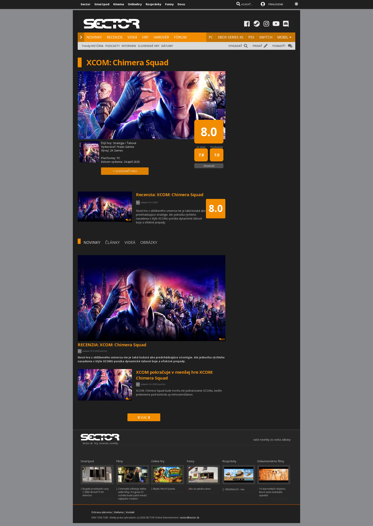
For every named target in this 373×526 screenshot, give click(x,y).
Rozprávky (153, 4)
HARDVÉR (161, 37)
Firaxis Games (125, 147)
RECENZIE (115, 37)
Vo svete (201, 146)
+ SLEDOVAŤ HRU (125, 171)
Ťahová (131, 143)
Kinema (118, 4)
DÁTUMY (167, 46)
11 (130, 399)
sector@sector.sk (189, 517)
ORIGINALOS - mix (234, 489)
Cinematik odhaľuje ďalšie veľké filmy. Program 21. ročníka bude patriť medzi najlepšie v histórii (132, 493)
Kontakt (130, 512)
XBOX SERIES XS (230, 37)
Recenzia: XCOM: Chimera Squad (169, 194)
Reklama (119, 512)
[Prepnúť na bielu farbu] (296, 4)
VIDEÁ (132, 37)
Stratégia (118, 143)
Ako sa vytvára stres (200, 488)
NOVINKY (94, 37)
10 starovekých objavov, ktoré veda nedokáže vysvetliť (272, 492)
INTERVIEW (129, 46)
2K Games (116, 150)
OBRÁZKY (148, 242)
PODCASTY (112, 46)
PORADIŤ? (278, 46)
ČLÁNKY (112, 242)
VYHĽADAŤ (235, 46)
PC (211, 37)
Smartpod (101, 4)
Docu (181, 4)
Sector (86, 4)
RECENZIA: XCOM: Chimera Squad (112, 344)
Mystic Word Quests (164, 488)
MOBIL (282, 37)
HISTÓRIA (97, 46)
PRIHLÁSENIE (275, 4)
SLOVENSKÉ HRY (148, 46)
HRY (145, 37)
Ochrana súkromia (101, 512)
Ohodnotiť (209, 165)
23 (223, 339)
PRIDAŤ (257, 46)
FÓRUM (180, 37)
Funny (169, 4)
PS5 (251, 37)
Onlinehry (135, 4)
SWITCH (265, 37)
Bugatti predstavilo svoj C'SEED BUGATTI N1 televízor (96, 492)
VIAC (144, 417)
